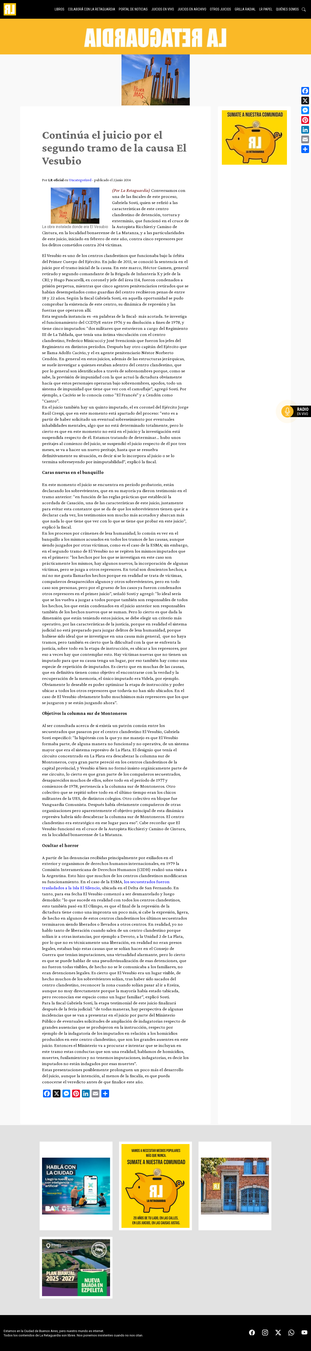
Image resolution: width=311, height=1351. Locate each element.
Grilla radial (245, 9)
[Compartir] (305, 149)
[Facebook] (305, 91)
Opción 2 (297, 421)
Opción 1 (297, 419)
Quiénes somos (287, 9)
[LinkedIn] (305, 130)
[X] (305, 100)
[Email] (305, 139)
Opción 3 (297, 423)
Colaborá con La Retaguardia (91, 9)
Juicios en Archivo (192, 9)
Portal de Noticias (133, 9)
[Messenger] (305, 110)
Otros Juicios (220, 9)
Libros (59, 9)
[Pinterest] (305, 120)
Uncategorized (80, 180)
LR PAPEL (265, 9)
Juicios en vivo (162, 9)
